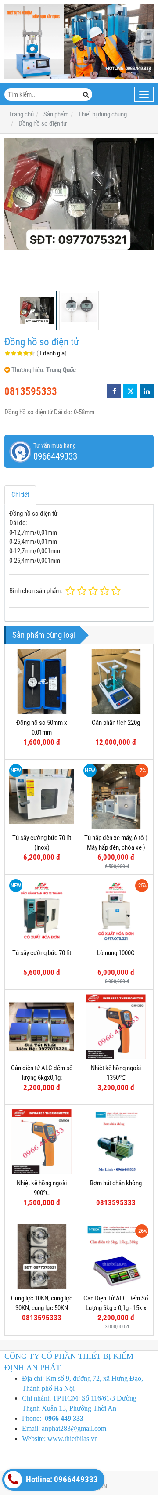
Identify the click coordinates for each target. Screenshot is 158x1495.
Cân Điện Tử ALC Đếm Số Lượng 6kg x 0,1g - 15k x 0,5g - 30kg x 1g (115, 1307)
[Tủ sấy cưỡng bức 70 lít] (41, 911)
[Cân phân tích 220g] (115, 681)
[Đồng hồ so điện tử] (79, 194)
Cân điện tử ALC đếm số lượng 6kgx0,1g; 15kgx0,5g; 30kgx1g (42, 1077)
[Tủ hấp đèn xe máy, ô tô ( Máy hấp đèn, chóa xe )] (115, 796)
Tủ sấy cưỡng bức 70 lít (41, 953)
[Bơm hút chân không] (115, 1141)
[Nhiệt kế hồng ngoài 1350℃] (115, 1026)
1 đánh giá (52, 353)
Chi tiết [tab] (20, 495)
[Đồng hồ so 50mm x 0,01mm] (41, 681)
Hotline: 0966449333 (61, 1479)
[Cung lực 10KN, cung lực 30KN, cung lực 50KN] (41, 1256)
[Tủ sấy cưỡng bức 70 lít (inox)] (41, 796)
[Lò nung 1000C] (115, 911)
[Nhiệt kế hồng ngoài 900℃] (41, 1141)
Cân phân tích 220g (116, 723)
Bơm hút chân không (116, 1183)
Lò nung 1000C (116, 953)
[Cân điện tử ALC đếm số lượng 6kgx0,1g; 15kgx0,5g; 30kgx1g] (41, 1026)
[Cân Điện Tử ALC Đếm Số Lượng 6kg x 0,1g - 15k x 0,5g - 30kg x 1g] (115, 1256)
